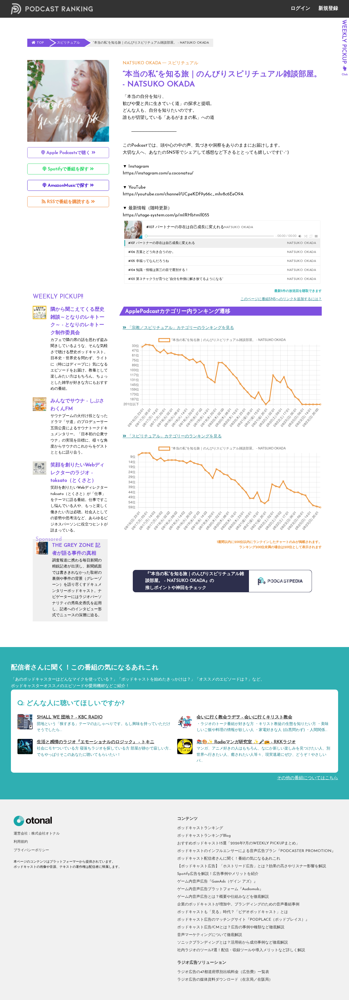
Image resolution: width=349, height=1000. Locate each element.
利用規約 (21, 842)
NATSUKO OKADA (142, 63)
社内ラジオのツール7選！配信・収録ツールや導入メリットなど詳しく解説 (241, 950)
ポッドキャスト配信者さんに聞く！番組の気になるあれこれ (228, 859)
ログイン (300, 8)
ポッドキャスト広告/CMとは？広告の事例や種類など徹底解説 (230, 927)
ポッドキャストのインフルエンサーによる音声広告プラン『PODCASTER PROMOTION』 (256, 851)
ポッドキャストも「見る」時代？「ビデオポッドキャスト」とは (232, 912)
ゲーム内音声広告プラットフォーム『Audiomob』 (220, 889)
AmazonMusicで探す (68, 185)
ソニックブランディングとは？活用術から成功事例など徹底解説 (232, 943)
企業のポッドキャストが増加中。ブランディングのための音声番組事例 (238, 904)
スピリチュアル (183, 63)
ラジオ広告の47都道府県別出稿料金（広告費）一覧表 (223, 972)
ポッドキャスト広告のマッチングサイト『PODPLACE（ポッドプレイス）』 (243, 920)
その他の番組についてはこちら (307, 778)
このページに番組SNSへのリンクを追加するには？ (281, 299)
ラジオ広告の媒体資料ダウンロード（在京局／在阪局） (225, 980)
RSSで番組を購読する (68, 202)
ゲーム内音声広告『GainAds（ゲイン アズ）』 (217, 882)
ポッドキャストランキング (200, 828)
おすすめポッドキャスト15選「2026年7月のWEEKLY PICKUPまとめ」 (238, 843)
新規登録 (328, 8)
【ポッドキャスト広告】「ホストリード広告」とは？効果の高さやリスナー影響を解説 (251, 866)
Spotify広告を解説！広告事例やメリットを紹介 (217, 874)
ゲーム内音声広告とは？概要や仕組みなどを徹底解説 (223, 897)
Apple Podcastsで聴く (68, 153)
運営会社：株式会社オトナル (37, 833)
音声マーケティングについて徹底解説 (209, 935)
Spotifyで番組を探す (68, 169)
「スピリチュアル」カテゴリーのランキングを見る (174, 436)
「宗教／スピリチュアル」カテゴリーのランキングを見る (180, 328)
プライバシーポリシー (31, 850)
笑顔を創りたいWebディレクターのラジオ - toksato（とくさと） (77, 473)
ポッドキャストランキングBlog (204, 836)
